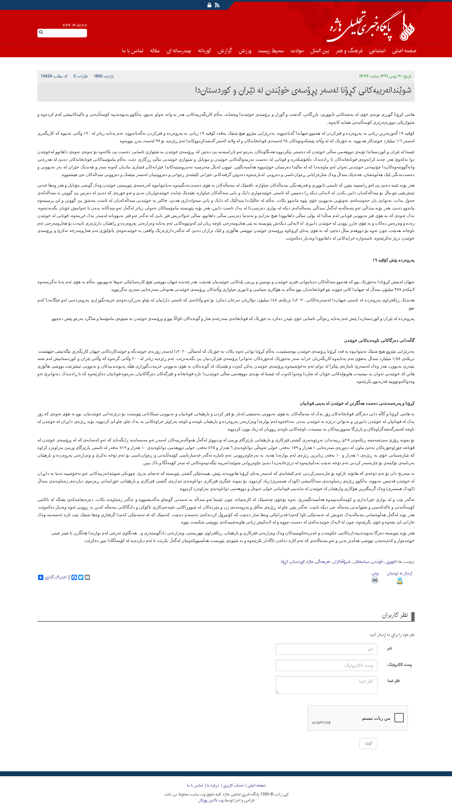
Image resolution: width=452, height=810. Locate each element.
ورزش (245, 51)
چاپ (375, 574)
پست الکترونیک (399, 664)
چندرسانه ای (178, 51)
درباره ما (213, 785)
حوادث (297, 51)
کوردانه (204, 51)
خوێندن (377, 562)
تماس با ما (132, 51)
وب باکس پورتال (211, 800)
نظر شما (393, 680)
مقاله (155, 51)
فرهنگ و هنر (349, 51)
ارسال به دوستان (399, 573)
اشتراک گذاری (56, 577)
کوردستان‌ (297, 562)
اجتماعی (377, 51)
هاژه (310, 562)
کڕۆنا (284, 562)
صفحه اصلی (404, 51)
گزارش (225, 51)
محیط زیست (271, 51)
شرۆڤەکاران (341, 562)
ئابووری (390, 562)
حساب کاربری (233, 785)
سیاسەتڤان (361, 562)
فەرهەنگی (322, 562)
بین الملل (319, 51)
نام (389, 648)
